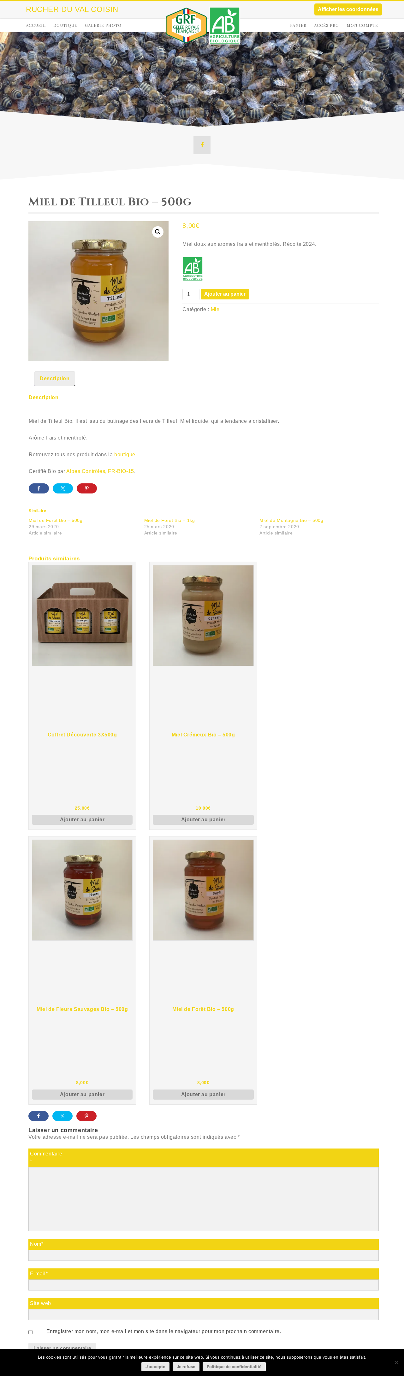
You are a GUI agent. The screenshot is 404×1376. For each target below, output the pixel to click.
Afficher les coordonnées (348, 9)
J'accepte (155, 1366)
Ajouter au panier (225, 294)
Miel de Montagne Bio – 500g (291, 520)
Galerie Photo (103, 25)
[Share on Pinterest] (87, 488)
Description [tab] (55, 378)
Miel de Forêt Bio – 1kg (169, 520)
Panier (298, 25)
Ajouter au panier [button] (82, 819)
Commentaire (46, 1157)
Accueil (36, 25)
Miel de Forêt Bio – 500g (55, 520)
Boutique (65, 25)
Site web (40, 1303)
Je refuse (186, 1366)
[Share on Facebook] (39, 488)
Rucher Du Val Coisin (72, 9)
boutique (124, 454)
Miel (216, 309)
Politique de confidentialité (234, 1366)
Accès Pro (326, 25)
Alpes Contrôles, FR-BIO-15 (100, 471)
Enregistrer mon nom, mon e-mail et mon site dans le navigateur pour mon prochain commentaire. (163, 1331)
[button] (157, 232)
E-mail (39, 1273)
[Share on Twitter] (63, 488)
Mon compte (362, 25)
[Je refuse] (396, 1362)
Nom (36, 1244)
